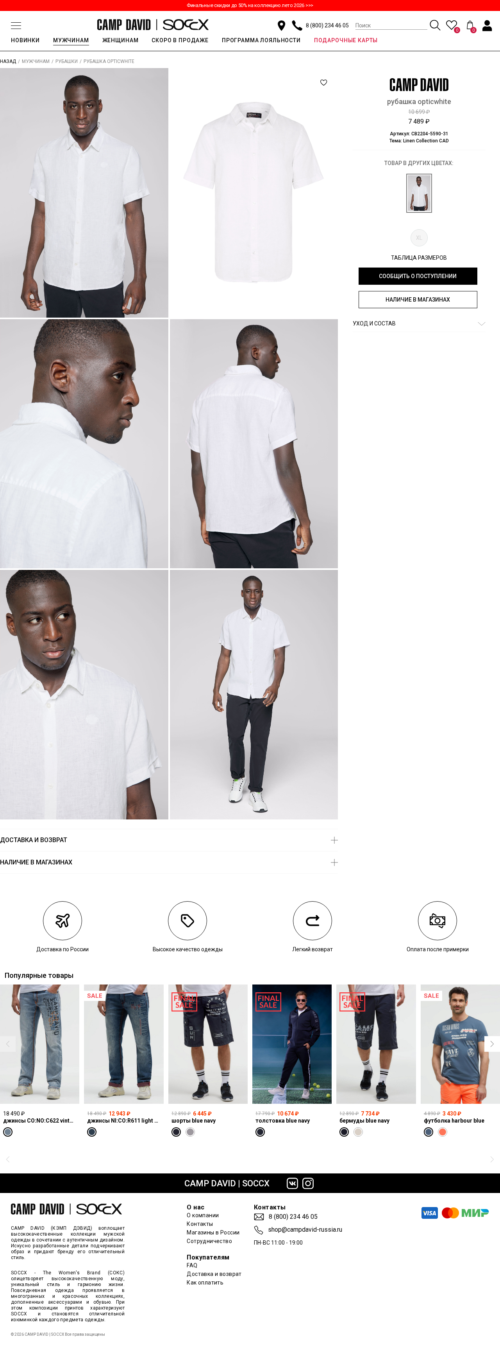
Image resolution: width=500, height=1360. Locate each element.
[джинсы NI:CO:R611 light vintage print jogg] (123, 1044)
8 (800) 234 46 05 (327, 25)
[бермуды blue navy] (376, 1044)
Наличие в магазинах (418, 299)
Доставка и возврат (214, 1274)
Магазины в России (213, 1232)
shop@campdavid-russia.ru (305, 1229)
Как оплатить (205, 1282)
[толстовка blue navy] (292, 1044)
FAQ (192, 1265)
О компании (203, 1215)
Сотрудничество (209, 1241)
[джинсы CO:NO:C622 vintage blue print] (39, 1044)
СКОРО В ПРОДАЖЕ (180, 40)
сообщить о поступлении (418, 276)
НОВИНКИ (25, 40)
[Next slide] (492, 1044)
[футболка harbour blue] (460, 1044)
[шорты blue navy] (208, 1044)
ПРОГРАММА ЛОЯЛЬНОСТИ (261, 40)
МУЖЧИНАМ (71, 40)
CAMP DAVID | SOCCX (227, 1183)
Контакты (200, 1224)
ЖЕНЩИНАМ (120, 40)
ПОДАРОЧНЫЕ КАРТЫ (346, 40)
